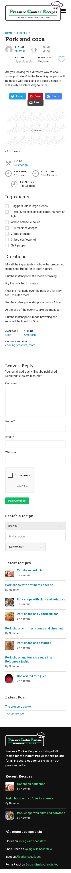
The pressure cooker (18, 706)
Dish (8, 335)
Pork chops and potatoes (34, 643)
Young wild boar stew (32, 841)
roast (32, 345)
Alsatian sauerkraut (28, 856)
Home (9, 33)
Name (10, 421)
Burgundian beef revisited (42, 864)
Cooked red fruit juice (32, 676)
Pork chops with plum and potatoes (41, 599)
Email (37, 102)
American (30, 335)
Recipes (22, 33)
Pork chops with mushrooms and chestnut (34, 628)
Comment (11, 383)
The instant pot (14, 714)
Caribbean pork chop (31, 570)
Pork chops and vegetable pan (37, 614)
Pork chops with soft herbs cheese (29, 585)
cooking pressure (16, 345)
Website (10, 452)
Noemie (20, 51)
